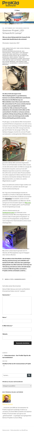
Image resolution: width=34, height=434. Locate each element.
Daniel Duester (24, 28)
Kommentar (6, 295)
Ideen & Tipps (9, 279)
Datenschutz (5, 430)
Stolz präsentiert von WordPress (19, 430)
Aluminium (8, 198)
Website (5, 334)
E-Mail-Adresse (7, 325)
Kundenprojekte (20, 279)
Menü (17, 10)
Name (4, 317)
